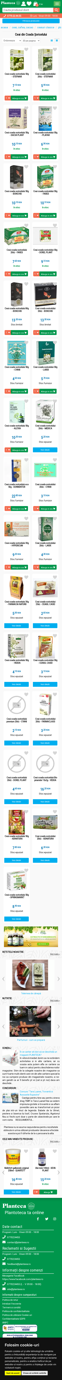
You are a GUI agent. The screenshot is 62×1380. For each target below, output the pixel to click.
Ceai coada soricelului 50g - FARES (45, 192)
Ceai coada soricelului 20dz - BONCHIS (45, 309)
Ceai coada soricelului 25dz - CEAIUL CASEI (45, 603)
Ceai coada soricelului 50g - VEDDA (17, 661)
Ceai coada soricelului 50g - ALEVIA (17, 427)
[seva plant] (31, 936)
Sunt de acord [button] (12, 1373)
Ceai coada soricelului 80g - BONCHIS (17, 309)
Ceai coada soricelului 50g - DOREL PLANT (45, 251)
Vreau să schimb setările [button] (34, 1373)
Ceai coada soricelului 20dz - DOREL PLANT (17, 778)
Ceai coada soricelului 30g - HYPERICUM (17, 544)
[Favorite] (23, 3)
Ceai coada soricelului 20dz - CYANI (45, 485)
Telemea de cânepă (31, 993)
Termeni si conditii (11, 1307)
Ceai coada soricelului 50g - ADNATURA (17, 837)
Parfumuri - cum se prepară (31, 1040)
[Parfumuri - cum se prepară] (31, 1022)
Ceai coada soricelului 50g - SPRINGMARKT (17, 896)
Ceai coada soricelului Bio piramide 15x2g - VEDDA (45, 778)
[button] (37, 3)
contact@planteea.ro (18, 1242)
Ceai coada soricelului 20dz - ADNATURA (45, 837)
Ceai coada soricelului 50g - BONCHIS (17, 192)
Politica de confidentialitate (16, 1311)
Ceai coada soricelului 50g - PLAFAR (45, 134)
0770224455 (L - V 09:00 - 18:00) (24, 1284)
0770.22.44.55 (14, 16)
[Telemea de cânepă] (31, 975)
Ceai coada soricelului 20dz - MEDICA (45, 427)
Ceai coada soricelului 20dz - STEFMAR (45, 75)
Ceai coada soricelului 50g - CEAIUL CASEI (45, 661)
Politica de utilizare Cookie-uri (17, 1315)
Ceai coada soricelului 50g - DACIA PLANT (17, 134)
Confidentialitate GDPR (13, 1319)
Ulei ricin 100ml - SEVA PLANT (45, 1169)
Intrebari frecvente (11, 1303)
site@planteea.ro (16, 1289)
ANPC (5, 1322)
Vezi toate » (55, 954)
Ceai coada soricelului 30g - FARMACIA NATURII (17, 603)
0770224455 (13, 1237)
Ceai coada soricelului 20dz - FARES (17, 251)
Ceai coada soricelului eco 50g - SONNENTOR (17, 485)
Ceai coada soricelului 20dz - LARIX (45, 544)
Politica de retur (10, 1300)
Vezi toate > (55, 1141)
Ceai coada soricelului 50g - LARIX (45, 368)
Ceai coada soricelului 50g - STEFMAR (17, 75)
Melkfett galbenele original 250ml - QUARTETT (16, 1169)
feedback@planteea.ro (19, 1264)
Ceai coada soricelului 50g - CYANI (17, 368)
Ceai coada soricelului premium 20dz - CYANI (17, 720)
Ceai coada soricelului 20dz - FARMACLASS (45, 720)
